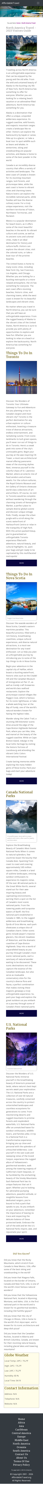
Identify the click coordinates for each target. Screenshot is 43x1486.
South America (21, 1450)
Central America (21, 1433)
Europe (21, 1436)
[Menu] (38, 3)
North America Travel (29, 23)
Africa (21, 1422)
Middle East (22, 1440)
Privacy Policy (21, 1464)
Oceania (21, 1447)
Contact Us (21, 1454)
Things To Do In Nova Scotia (13, 785)
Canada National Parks (12, 1017)
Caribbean (21, 1429)
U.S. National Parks (11, 1243)
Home (18, 23)
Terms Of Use (21, 1461)
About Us (21, 1457)
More (21, 563)
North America (21, 1443)
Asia (21, 1426)
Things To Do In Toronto (12, 567)
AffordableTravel (10, 3)
